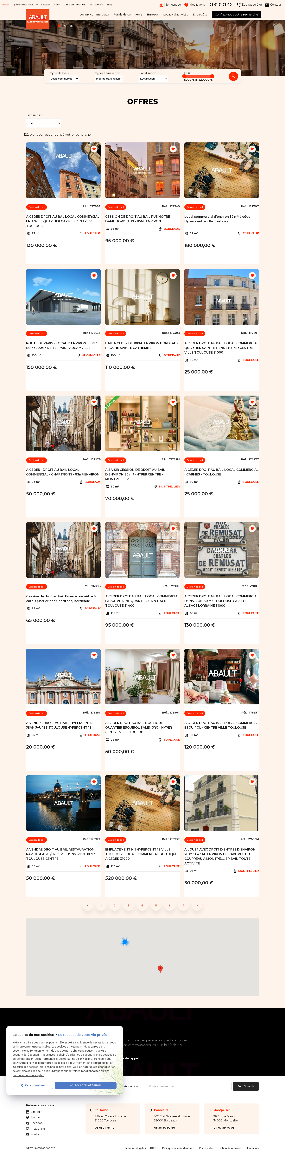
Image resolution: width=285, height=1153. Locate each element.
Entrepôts (200, 14)
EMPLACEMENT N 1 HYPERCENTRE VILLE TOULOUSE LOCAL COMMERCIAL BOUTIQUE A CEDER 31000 (141, 854)
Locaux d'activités (175, 14)
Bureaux (153, 14)
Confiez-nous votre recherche (236, 14)
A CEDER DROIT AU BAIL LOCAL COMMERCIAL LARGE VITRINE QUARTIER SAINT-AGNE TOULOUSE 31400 (142, 600)
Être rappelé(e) (249, 5)
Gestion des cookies (229, 1148)
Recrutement (95, 4)
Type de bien (59, 73)
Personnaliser (35, 1085)
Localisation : (148, 73)
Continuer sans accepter (28, 1075)
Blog (109, 4)
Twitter (35, 1117)
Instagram (38, 1128)
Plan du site (206, 1148)
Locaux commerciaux (94, 14)
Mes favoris (194, 5)
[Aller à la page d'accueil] (37, 20)
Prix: (187, 73)
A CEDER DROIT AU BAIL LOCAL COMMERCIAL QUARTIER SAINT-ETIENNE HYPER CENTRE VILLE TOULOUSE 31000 (221, 347)
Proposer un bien (50, 4)
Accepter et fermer (87, 1085)
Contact (273, 5)
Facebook (37, 1123)
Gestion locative (74, 4)
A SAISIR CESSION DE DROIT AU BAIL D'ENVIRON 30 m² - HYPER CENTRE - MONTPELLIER (135, 474)
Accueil (6, 4)
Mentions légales (135, 1148)
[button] (160, 969)
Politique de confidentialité (178, 1148)
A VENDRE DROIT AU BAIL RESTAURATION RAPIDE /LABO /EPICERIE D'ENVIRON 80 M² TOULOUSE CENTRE (60, 854)
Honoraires (252, 1148)
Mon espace (170, 5)
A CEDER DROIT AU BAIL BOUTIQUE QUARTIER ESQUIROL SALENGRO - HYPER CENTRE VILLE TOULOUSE (138, 727)
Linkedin (36, 1112)
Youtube (36, 1134)
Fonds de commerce (128, 14)
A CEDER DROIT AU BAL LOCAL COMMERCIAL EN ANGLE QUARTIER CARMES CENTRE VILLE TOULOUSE (62, 221)
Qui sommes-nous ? (24, 4)
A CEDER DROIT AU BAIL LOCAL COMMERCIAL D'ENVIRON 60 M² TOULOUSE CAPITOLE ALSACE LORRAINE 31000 (221, 600)
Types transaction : (108, 73)
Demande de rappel (124, 1058)
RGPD (154, 1148)
